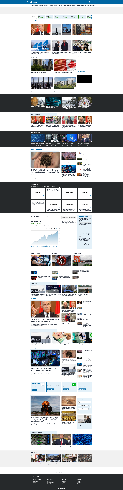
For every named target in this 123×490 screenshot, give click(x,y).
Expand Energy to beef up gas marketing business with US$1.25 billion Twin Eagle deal (87, 164)
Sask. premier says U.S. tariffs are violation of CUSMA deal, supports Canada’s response (87, 302)
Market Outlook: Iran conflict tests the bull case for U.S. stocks (44, 277)
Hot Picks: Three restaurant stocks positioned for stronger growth (61, 267)
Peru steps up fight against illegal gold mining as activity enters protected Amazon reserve (45, 420)
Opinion (55, 5)
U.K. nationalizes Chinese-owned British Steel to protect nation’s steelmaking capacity (87, 175)
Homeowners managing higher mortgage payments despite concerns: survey (52, 464)
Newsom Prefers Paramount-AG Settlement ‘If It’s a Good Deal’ (69, 210)
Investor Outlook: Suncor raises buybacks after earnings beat (85, 271)
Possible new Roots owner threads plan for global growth (82, 53)
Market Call (71, 1)
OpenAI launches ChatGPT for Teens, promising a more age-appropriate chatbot (82, 344)
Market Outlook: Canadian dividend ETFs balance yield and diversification (44, 271)
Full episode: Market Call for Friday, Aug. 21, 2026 (37, 144)
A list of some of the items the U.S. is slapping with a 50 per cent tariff (53, 126)
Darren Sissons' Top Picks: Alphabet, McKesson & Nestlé (53, 144)
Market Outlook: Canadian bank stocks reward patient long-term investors (39, 267)
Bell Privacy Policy (50, 481)
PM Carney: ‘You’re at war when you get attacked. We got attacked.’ (40, 36)
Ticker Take (60, 5)
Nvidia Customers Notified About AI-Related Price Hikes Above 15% (69, 197)
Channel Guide (63, 472)
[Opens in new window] (84, 419)
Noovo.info (78, 481)
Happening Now (83, 216)
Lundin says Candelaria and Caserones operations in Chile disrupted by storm (87, 169)
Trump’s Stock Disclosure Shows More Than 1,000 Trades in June (38, 197)
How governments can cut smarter (37, 89)
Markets (64, 5)
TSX (39, 1)
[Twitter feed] (33, 476)
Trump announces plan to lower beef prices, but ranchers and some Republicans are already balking (87, 324)
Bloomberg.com (53, 186)
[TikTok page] (35, 476)
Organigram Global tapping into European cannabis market (83, 107)
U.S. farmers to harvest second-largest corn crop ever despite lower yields (87, 159)
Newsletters (51, 5)
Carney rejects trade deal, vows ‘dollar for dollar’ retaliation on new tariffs (61, 36)
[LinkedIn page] (39, 476)
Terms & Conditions (50, 483)
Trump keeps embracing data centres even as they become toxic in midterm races (61, 447)
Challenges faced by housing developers (61, 89)
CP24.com (63, 482)
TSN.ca (63, 483)
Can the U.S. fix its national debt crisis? (38, 106)
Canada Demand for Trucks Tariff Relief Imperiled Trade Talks (53, 210)
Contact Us (34, 482)
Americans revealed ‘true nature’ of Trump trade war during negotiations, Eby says (69, 126)
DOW (48, 1)
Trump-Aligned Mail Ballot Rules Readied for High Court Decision (85, 197)
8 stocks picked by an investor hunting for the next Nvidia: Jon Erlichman (38, 295)
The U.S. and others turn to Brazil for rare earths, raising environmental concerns (68, 162)
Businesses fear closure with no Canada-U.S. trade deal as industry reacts (61, 53)
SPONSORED (80, 425)
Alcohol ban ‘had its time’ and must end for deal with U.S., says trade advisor (82, 36)
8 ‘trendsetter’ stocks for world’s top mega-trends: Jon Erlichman (69, 295)
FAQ (59, 472)
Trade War (41, 5)
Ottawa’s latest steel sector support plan (38, 72)
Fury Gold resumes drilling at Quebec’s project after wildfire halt (69, 423)
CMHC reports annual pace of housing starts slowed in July (85, 464)
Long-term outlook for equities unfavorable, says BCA (52, 107)
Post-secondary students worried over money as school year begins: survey (87, 370)
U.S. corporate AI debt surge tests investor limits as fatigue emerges (40, 447)
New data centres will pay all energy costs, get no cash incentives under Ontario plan (87, 153)
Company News (60, 1)
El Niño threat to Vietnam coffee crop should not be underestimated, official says (45, 172)
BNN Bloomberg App (35, 5)
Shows (76, 1)
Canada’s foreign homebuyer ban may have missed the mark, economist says (38, 464)
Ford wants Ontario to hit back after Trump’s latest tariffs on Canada (84, 126)
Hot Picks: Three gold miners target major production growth (64, 271)
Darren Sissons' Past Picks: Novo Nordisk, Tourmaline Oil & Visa (68, 144)
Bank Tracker (46, 5)
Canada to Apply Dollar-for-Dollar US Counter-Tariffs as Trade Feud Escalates (38, 203)
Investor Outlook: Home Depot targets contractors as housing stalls (82, 267)
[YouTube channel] (37, 476)
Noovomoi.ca (79, 482)
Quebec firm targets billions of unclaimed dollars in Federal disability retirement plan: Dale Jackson (61, 344)
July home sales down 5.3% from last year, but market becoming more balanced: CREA (69, 464)
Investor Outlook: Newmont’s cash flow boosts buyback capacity (85, 276)
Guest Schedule (50, 383)
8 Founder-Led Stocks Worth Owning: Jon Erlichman (53, 295)
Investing (53, 1)
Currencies (87, 5)
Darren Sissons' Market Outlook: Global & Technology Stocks (84, 144)
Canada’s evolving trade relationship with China (63, 72)
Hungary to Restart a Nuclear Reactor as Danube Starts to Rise (85, 210)
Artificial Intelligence (80, 5)
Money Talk (65, 383)
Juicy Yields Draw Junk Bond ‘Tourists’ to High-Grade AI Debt (53, 190)
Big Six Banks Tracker (36, 383)
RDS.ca (78, 483)
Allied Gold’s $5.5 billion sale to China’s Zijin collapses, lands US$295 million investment (69, 408)
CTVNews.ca (64, 481)
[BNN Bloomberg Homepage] (33, 2)
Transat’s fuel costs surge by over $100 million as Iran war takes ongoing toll (40, 53)
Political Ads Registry (50, 482)
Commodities (74, 5)
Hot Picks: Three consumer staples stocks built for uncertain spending (64, 277)
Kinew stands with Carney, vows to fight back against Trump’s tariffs (68, 323)
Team (67, 472)
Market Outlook (92, 5)
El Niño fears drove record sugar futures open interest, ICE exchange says (68, 175)
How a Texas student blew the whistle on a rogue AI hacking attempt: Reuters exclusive (82, 447)
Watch (65, 1)
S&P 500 (43, 1)
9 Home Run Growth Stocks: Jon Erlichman (84, 295)
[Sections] (28, 2)
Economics (69, 5)
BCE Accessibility (35, 481)
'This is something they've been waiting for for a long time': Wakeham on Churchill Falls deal (69, 107)
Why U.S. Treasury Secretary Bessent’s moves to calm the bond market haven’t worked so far (87, 358)
